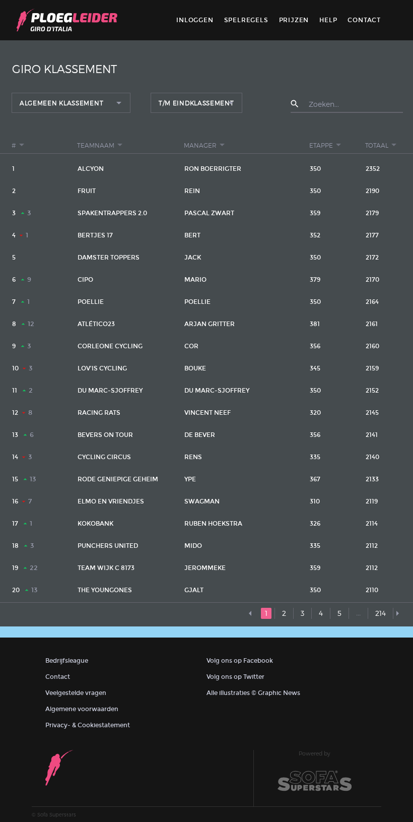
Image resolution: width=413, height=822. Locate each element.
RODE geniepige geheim (118, 479)
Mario (195, 279)
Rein (192, 191)
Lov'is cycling (102, 368)
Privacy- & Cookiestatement (87, 725)
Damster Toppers (109, 257)
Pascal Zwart (209, 213)
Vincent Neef (207, 412)
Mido (193, 545)
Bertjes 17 (95, 235)
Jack (192, 257)
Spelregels (246, 20)
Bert (192, 235)
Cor (191, 346)
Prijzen (294, 20)
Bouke (195, 368)
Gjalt (193, 590)
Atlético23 (96, 324)
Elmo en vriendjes (111, 501)
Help (328, 20)
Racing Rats (99, 412)
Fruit (87, 191)
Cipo (85, 279)
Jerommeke (205, 568)
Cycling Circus (104, 457)
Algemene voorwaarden (81, 709)
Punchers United (108, 545)
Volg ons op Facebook (239, 660)
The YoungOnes (105, 590)
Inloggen (194, 20)
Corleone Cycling (110, 346)
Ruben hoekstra (213, 523)
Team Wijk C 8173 (106, 568)
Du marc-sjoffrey (110, 390)
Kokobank (95, 523)
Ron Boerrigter (212, 168)
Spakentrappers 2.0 (112, 213)
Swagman (202, 501)
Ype (190, 479)
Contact (57, 676)
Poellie (91, 301)
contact (364, 20)
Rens (193, 457)
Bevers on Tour (105, 434)
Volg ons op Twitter (235, 676)
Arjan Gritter (209, 324)
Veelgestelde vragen (75, 693)
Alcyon (91, 168)
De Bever (199, 434)
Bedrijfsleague (66, 660)
